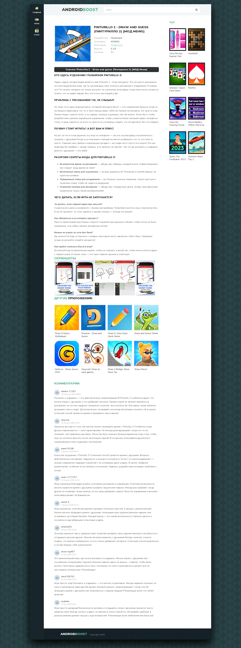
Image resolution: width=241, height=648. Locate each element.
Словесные (117, 45)
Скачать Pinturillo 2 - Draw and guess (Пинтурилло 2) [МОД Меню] (106, 69)
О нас (37, 35)
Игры (36, 24)
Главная (37, 12)
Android (80, 10)
